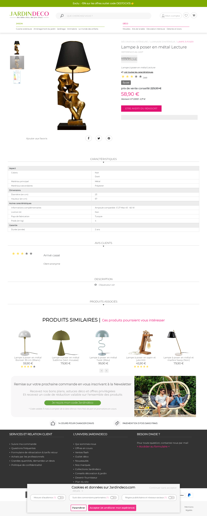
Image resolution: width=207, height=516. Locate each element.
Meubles (126, 29)
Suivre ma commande (23, 444)
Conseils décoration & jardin (91, 473)
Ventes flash (82, 452)
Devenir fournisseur (86, 477)
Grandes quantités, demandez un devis (33, 460)
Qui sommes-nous (85, 444)
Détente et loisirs (174, 29)
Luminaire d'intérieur (162, 42)
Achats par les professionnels (27, 456)
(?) (55, 497)
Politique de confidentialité (26, 465)
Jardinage (61, 29)
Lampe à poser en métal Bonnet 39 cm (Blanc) (28, 359)
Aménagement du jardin (44, 29)
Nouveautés (81, 460)
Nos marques (82, 465)
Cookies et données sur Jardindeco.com (103, 487)
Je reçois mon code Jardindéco (72, 402)
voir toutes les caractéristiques (138, 72)
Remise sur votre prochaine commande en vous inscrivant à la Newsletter (72, 384)
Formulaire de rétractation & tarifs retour (34, 452)
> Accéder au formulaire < (153, 446)
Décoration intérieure (156, 29)
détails (77, 490)
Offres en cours (84, 448)
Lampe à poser (185, 42)
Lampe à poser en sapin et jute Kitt (141, 359)
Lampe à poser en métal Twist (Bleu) (103, 359)
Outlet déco (82, 456)
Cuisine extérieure (24, 29)
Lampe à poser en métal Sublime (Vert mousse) (65, 359)
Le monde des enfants (88, 29)
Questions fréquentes (23, 448)
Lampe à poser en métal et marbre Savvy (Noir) (178, 359)
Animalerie (72, 29)
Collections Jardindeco (88, 469)
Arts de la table (138, 29)
